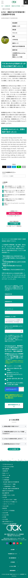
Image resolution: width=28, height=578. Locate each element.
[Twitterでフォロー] (10, 543)
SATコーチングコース (9, 504)
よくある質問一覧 (14, 449)
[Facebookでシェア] (9, 167)
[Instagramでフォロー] (14, 543)
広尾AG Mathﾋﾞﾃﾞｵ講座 (10, 484)
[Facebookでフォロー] (7, 543)
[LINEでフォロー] (21, 543)
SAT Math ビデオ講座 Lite (10, 501)
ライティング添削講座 (9, 510)
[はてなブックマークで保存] (14, 167)
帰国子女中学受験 (6, 9)
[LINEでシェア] (19, 167)
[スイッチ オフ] (26, 2)
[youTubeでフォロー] (17, 543)
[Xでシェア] (4, 167)
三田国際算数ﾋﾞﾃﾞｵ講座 (9, 486)
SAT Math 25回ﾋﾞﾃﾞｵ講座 (10, 499)
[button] (24, 167)
